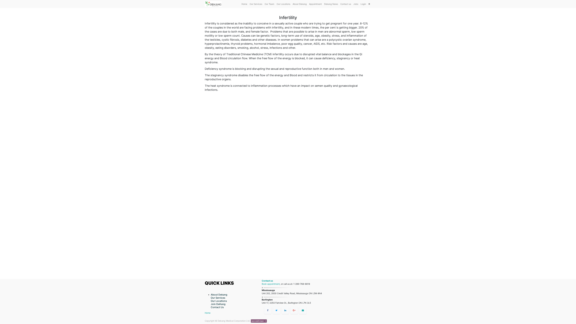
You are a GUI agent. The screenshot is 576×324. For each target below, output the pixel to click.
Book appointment (271, 284)
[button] (369, 4)
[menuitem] (244, 4)
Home (207, 313)
